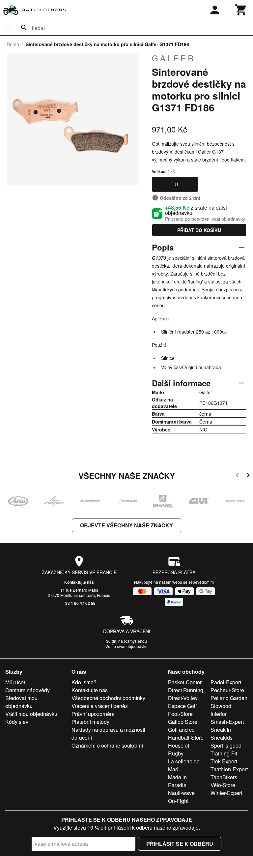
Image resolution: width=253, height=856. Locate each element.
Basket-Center (185, 682)
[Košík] (241, 9)
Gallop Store (182, 721)
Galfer (173, 58)
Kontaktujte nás (79, 582)
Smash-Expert (227, 721)
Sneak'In (221, 729)
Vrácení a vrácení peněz (99, 706)
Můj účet (15, 682)
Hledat (37, 28)
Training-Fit (224, 753)
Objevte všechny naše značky (126, 525)
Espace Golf (182, 706)
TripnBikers (224, 777)
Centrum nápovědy (27, 690)
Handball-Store (186, 737)
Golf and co (181, 729)
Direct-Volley (183, 698)
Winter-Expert (226, 793)
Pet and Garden (229, 698)
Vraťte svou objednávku (126, 646)
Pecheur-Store (227, 690)
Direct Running (185, 690)
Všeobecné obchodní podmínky (108, 698)
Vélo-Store (223, 785)
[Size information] (173, 171)
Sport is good (226, 745)
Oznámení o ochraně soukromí (107, 745)
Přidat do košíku (199, 230)
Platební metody (90, 721)
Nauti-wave (181, 793)
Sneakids (222, 737)
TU (175, 184)
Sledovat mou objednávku (21, 702)
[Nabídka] (8, 28)
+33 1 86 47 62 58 (79, 603)
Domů (13, 44)
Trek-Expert (224, 761)
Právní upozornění (92, 714)
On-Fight (178, 801)
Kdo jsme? (84, 682)
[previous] (237, 476)
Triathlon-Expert (229, 769)
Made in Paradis (177, 781)
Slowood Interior (221, 710)
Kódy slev (16, 721)
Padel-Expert (226, 682)
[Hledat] (24, 27)
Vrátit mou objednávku (31, 714)
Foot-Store (180, 714)
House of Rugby (178, 749)
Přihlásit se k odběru (179, 843)
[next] (248, 476)
